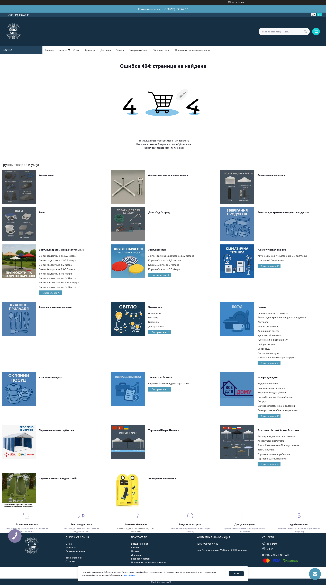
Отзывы (70, 561)
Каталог (135, 547)
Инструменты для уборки (272, 392)
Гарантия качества (27, 524)
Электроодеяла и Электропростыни (277, 410)
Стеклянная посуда (268, 352)
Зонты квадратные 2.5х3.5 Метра (57, 260)
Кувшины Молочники (269, 335)
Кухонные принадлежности (55, 306)
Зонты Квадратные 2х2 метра (55, 264)
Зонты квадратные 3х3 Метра (55, 273)
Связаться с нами (75, 551)
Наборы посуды (266, 343)
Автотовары (46, 174)
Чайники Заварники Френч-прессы (277, 357)
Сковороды (264, 348)
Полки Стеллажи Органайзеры (275, 396)
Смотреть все (49, 292)
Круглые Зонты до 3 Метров (163, 264)
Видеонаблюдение (268, 383)
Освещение (155, 306)
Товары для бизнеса (160, 377)
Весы (42, 212)
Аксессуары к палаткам (271, 174)
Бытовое (153, 317)
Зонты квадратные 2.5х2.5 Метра (57, 255)
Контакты (90, 49)
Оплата (120, 49)
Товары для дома (268, 377)
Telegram (272, 543)
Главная (49, 49)
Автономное (155, 312)
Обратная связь (161, 49)
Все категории (74, 557)
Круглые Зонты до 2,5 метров (164, 260)
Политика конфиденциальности (192, 49)
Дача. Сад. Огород (159, 212)
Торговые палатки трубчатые (56, 430)
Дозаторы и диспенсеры (271, 387)
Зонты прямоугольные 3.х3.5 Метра (59, 282)
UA (313, 14)
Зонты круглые (157, 249)
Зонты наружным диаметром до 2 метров (171, 255)
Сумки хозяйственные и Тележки (276, 405)
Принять (236, 573)
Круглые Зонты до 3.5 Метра (164, 269)
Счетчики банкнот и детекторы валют (169, 383)
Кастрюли (263, 321)
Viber (270, 548)
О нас (76, 49)
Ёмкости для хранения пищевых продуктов (283, 212)
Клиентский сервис (135, 524)
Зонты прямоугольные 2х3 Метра (57, 277)
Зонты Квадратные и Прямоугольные (61, 249)
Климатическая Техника (272, 249)
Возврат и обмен (138, 49)
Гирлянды (153, 321)
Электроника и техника (162, 478)
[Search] (305, 31)
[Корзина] (316, 31)
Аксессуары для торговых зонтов (168, 174)
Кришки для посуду (268, 330)
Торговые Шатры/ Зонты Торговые (278, 430)
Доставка (105, 49)
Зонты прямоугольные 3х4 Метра (57, 286)
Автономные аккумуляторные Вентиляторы (282, 255)
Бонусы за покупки (190, 524)
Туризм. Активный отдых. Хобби (58, 478)
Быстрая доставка (81, 524)
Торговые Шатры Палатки (163, 430)
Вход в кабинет (139, 543)
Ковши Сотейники (268, 326)
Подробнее (129, 575)
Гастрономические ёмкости (273, 312)
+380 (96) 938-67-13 (176, 9)
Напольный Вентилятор (271, 260)
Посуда (262, 306)
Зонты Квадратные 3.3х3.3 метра (57, 269)
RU (319, 14)
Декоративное (156, 326)
